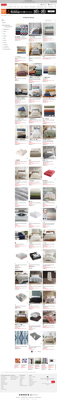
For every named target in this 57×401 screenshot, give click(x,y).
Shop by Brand (31, 384)
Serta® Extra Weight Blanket (19, 244)
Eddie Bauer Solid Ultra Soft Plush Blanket (35, 286)
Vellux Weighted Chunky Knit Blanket (48, 325)
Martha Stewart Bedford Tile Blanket (49, 57)
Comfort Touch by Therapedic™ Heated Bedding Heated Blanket (35, 347)
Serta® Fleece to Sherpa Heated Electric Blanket (35, 141)
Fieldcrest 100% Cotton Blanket (47, 38)
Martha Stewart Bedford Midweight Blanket (20, 58)
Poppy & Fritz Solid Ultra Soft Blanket (34, 161)
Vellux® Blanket (45, 78)
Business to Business (32, 376)
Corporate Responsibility (32, 381)
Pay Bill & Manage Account (14, 376)
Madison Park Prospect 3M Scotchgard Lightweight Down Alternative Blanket (35, 79)
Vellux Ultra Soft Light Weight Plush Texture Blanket (48, 182)
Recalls (2, 385)
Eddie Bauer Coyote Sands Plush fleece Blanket (21, 224)
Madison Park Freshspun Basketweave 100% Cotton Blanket (21, 120)
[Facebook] (23, 395)
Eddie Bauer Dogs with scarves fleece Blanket (48, 287)
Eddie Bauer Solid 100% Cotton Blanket (21, 161)
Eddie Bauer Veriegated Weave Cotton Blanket (34, 224)
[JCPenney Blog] (28, 395)
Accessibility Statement (38, 397)
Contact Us (2, 380)
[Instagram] (21, 395)
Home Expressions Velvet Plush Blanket (21, 38)
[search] (39, 5)
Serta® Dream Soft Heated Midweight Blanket (48, 120)
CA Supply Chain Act (31, 397)
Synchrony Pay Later (4, 384)
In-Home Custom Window (23, 385)
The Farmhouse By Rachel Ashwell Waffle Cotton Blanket (21, 182)
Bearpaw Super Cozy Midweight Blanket (35, 57)
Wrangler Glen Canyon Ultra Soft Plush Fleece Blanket (21, 265)
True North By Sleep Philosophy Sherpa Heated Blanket (35, 244)
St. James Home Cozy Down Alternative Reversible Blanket (49, 244)
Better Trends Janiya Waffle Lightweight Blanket (49, 203)
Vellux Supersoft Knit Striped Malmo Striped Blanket (48, 347)
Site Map (30, 385)
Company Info (31, 379)
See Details (47, 384)
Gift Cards (2, 386)
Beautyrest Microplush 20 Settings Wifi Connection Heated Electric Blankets (49, 224)
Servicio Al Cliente (3, 389)
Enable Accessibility (53, 1)
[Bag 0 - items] (55, 5)
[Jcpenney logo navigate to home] (4, 5)
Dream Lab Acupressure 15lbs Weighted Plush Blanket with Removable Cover (35, 326)
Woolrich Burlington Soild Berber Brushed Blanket (21, 141)
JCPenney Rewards (4, 379)
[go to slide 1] (26, 2)
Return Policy (3, 381)
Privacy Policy (18, 397)
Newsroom (30, 380)
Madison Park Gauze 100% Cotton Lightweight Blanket (48, 162)
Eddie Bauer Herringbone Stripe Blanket (21, 286)
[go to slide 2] (27, 2)
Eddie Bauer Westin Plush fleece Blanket (21, 346)
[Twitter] (20, 395)
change (11, 26)
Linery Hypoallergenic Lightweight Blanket (49, 99)
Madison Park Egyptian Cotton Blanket (35, 99)
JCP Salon (21, 380)
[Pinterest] (25, 395)
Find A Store (21, 376)
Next (39, 351)
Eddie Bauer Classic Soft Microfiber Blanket (20, 203)
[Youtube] (27, 395)
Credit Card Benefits (13, 379)
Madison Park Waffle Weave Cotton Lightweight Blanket (20, 100)
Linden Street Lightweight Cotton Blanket (35, 38)
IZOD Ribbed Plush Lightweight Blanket (35, 202)
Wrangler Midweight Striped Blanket (34, 264)
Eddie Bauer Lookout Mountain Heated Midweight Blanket (49, 306)
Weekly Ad (21, 379)
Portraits (21, 381)
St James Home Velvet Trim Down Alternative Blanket (20, 326)
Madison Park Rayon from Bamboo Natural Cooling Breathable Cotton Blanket (48, 141)
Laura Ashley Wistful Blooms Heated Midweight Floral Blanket (48, 265)
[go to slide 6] (30, 2)
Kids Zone (21, 384)
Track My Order (3, 376)
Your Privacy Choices (23, 397)
